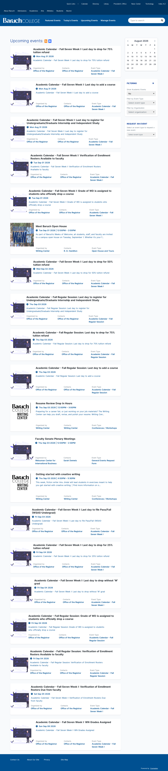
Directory (96, 4)
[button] (128, 41)
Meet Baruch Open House (51, 226)
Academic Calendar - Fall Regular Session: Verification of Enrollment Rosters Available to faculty (71, 653)
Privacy (47, 760)
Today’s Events (70, 20)
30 (128, 68)
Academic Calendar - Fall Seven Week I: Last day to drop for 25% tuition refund (73, 547)
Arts (42, 11)
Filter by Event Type (135, 99)
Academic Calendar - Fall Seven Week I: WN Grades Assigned (73, 722)
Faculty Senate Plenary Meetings (55, 438)
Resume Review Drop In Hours (54, 403)
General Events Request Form (103, 462)
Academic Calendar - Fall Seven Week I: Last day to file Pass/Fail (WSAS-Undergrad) (71, 511)
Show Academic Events (136, 89)
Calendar (84, 4)
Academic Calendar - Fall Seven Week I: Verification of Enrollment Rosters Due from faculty (71, 688)
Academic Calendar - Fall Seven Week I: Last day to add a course (75, 84)
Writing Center (43, 251)
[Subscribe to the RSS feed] (45, 41)
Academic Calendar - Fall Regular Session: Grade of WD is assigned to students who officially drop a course (71, 617)
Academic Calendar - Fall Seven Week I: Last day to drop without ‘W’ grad (76, 582)
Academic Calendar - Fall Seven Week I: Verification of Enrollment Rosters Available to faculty (70, 157)
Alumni (68, 11)
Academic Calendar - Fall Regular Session (101, 320)
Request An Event (137, 123)
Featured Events (53, 20)
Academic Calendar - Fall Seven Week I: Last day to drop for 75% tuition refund (73, 51)
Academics (33, 11)
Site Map (64, 760)
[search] (146, 20)
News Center (136, 4)
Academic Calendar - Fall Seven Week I (103, 72)
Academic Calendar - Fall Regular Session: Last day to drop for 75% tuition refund (74, 334)
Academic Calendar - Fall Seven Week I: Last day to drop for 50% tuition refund (73, 263)
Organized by (38, 68)
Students (59, 11)
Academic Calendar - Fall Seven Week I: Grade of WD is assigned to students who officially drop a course (70, 192)
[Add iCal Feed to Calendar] (49, 41)
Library (106, 4)
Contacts (65, 68)
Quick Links (71, 4)
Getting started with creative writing (58, 474)
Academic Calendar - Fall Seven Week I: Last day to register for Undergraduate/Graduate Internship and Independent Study (65, 122)
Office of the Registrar (43, 71)
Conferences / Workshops (104, 428)
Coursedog (154, 768)
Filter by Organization (135, 108)
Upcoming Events (89, 20)
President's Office (120, 4)
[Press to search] (162, 20)
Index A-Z (162, 4)
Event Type (95, 68)
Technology (149, 4)
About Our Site (33, 760)
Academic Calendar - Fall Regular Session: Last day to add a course (77, 367)
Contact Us (14, 760)
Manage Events (108, 20)
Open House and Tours (103, 251)
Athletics (50, 11)
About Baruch (9, 11)
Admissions (22, 11)
